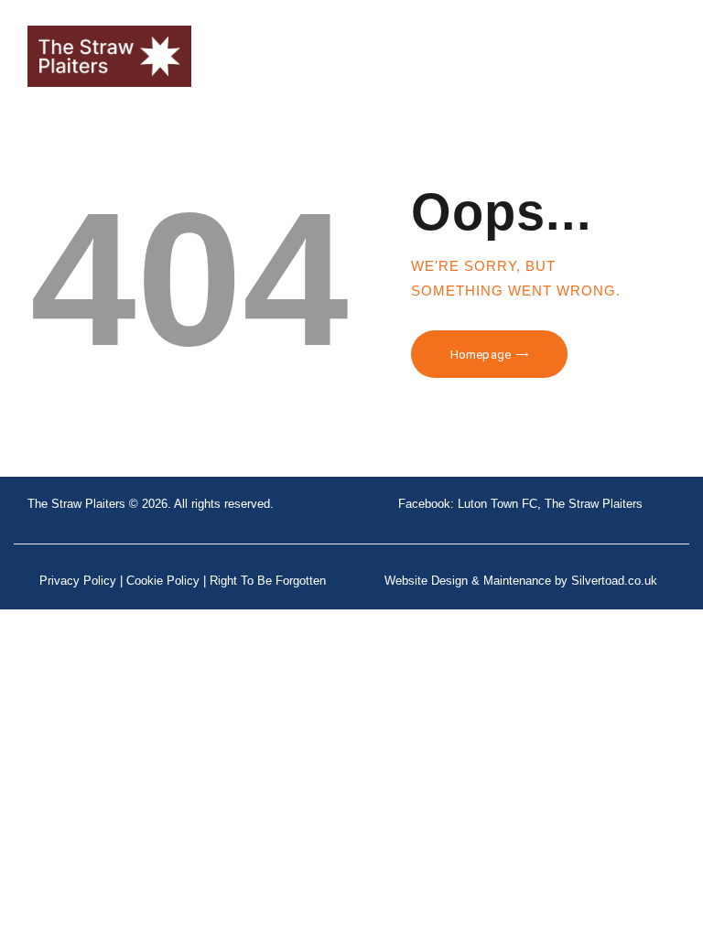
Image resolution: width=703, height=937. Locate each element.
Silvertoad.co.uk (614, 580)
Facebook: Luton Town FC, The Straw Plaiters (520, 504)
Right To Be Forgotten (268, 580)
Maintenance (517, 580)
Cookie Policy (163, 580)
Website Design (426, 580)
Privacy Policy (77, 580)
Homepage (480, 354)
